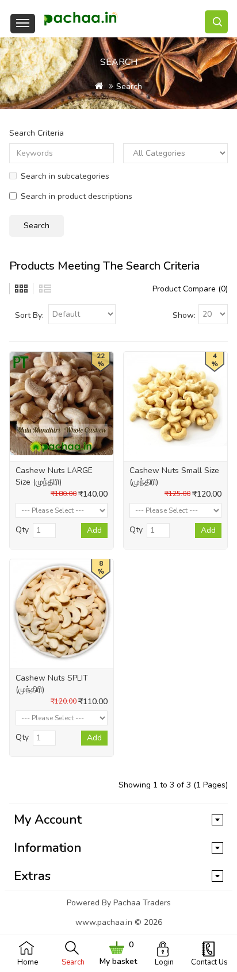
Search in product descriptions (76, 196)
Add (94, 530)
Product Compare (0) (190, 288)
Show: (184, 315)
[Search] (216, 21)
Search (73, 962)
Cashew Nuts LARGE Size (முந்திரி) (54, 476)
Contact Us (209, 962)
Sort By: (29, 315)
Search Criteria (36, 133)
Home (27, 962)
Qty (22, 529)
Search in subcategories (65, 176)
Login (164, 962)
